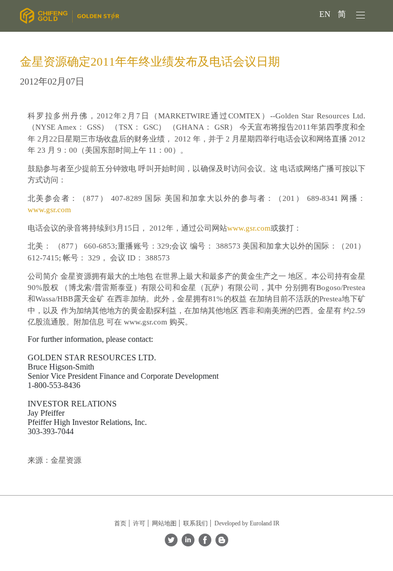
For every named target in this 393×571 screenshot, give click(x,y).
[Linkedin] (188, 543)
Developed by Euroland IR (246, 523)
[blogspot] (221, 543)
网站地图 (164, 523)
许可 (139, 523)
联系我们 (195, 523)
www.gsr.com (49, 210)
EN (326, 14)
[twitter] (171, 543)
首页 (120, 523)
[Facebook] (205, 543)
